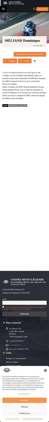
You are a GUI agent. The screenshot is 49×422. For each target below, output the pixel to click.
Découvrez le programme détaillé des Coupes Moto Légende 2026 (27, 221)
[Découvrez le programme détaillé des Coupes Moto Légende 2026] (29, 203)
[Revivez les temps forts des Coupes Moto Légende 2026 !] (29, 166)
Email (4, 299)
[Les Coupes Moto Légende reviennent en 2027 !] (29, 128)
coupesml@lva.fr (15, 345)
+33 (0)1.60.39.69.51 (16, 341)
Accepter (24, 400)
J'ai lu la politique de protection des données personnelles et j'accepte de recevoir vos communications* (23, 308)
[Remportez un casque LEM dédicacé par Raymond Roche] (29, 241)
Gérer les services (24, 394)
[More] (34, 61)
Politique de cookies (12, 419)
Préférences (24, 413)
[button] (45, 370)
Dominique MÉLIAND (18, 105)
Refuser (24, 407)
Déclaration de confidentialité (32, 419)
